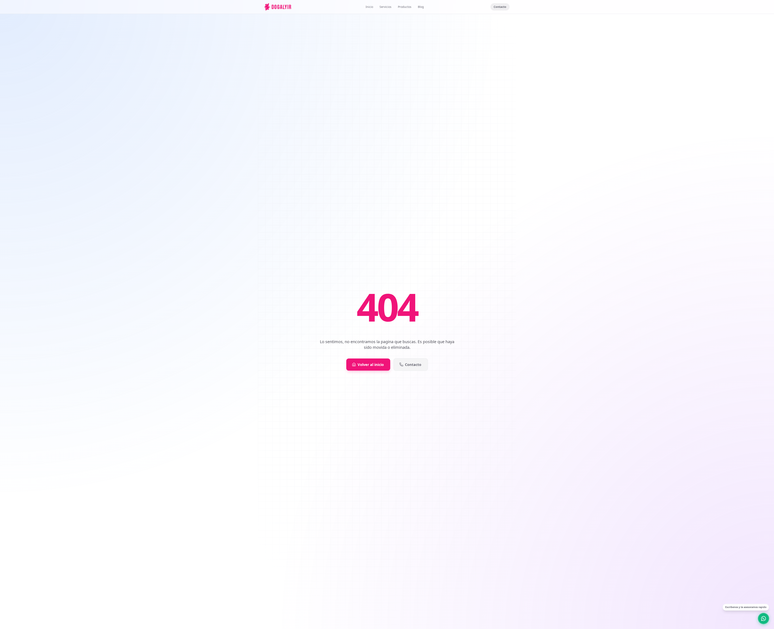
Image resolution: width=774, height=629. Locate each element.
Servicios (385, 7)
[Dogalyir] (277, 6)
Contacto (500, 7)
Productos (404, 7)
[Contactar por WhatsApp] (763, 618)
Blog (421, 7)
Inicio (369, 7)
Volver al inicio (371, 364)
